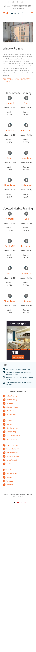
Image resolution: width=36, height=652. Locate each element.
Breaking (9, 464)
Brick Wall (10, 477)
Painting (9, 421)
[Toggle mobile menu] (32, 13)
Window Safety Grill (13, 449)
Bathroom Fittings (12, 453)
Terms (14, 496)
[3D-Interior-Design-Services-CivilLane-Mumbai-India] (18, 322)
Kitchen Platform (12, 445)
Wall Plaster (10, 470)
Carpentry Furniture (13, 456)
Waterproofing (11, 432)
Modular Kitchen (12, 411)
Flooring (9, 424)
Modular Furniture (12, 428)
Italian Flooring (12, 396)
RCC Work (10, 485)
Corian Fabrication (12, 460)
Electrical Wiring (12, 400)
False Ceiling (11, 403)
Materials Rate (11, 414)
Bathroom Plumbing (13, 435)
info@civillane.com (18, 8)
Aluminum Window (13, 407)
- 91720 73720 (15, 6)
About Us (20, 496)
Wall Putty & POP (12, 439)
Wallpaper (10, 481)
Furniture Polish (12, 473)
